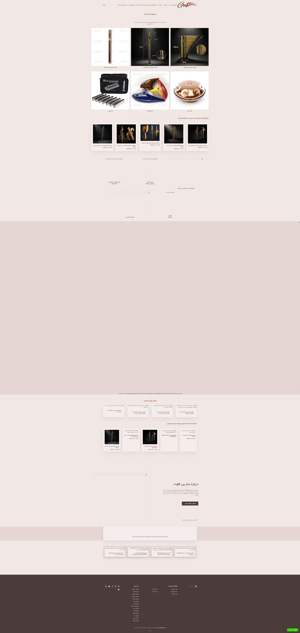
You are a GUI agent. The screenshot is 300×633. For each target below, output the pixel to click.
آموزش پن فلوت (135, 589)
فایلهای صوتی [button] (131, 5)
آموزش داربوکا (136, 613)
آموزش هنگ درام (135, 606)
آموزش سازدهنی (135, 596)
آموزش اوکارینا (136, 599)
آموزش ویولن (136, 621)
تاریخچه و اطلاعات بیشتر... (190, 503)
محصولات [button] (160, 5)
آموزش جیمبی (136, 618)
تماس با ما (137, 5)
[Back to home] (187, 5)
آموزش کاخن (136, 608)
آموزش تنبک (136, 611)
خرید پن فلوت (175, 589)
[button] (104, 5)
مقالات (140, 5)
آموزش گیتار (136, 604)
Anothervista (161, 628)
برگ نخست (175, 5)
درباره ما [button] (170, 5)
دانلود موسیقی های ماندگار (122, 5)
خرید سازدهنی (155, 589)
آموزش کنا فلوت (135, 594)
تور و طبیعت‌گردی (153, 5)
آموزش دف (136, 616)
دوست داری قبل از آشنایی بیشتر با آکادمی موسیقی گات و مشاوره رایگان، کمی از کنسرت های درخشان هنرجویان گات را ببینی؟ (150, 394)
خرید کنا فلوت (175, 594)
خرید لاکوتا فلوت (174, 591)
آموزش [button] (165, 5)
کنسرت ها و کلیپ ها (146, 5)
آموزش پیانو (136, 601)
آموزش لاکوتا (136, 591)
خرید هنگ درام (155, 591)
